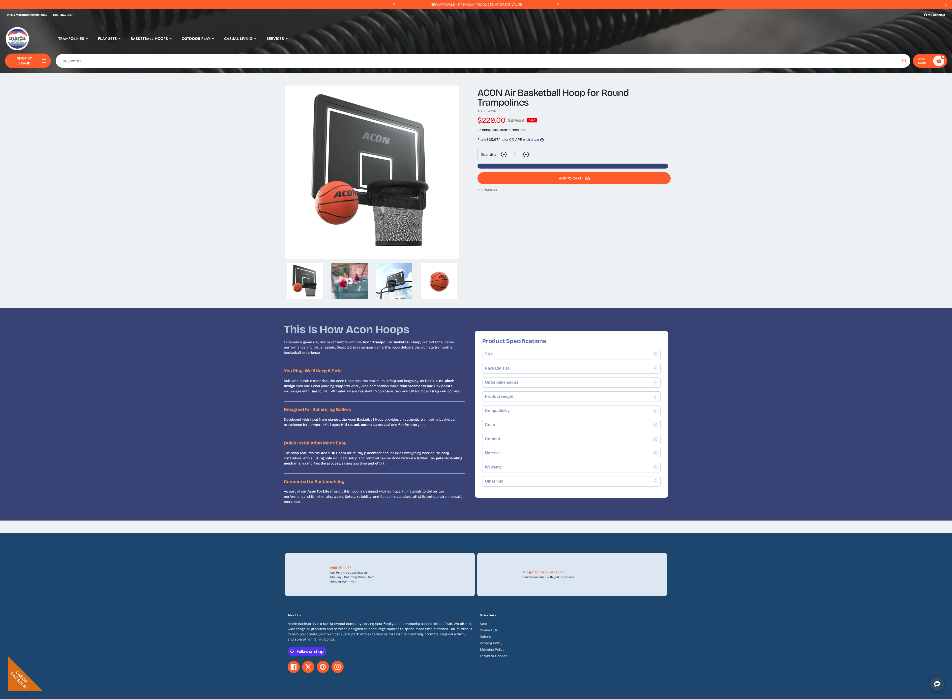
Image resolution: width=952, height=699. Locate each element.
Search (485, 624)
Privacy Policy (491, 643)
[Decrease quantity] (503, 154)
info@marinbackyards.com (27, 15)
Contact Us (489, 630)
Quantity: (488, 154)
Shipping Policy (492, 649)
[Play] (372, 172)
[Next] (557, 4)
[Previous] (394, 4)
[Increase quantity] (526, 154)
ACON (492, 111)
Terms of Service (493, 656)
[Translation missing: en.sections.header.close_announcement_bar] (945, 4)
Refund (485, 637)
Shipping (484, 130)
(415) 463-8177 (63, 15)
